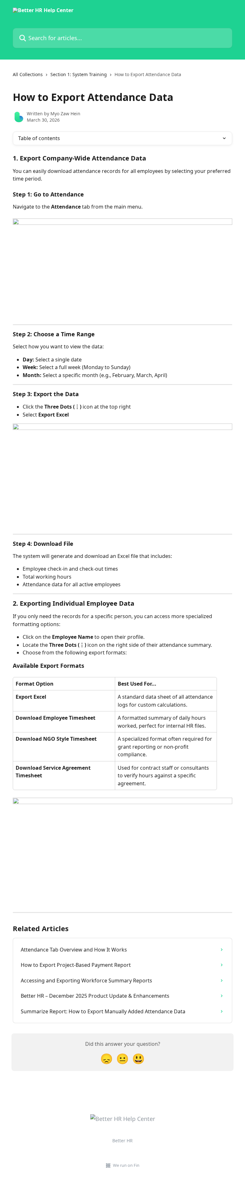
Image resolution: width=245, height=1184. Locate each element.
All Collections (28, 74)
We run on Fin (126, 1165)
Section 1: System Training (78, 74)
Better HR (122, 1141)
